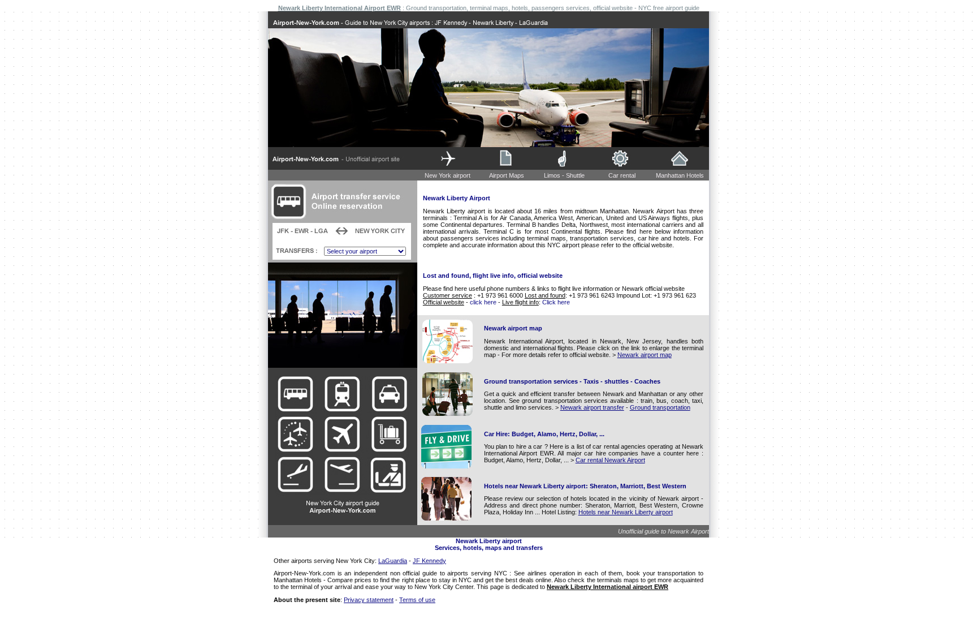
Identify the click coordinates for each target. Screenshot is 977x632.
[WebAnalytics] (488, 609)
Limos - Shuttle (564, 175)
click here (483, 302)
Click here (556, 302)
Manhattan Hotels (680, 175)
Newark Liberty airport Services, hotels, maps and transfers (489, 544)
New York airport (447, 175)
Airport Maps (506, 175)
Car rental (622, 175)
